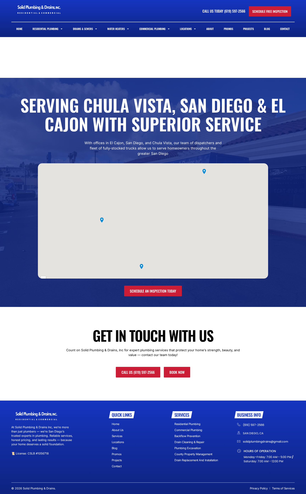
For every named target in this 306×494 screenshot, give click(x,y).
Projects (248, 29)
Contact (285, 29)
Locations (186, 29)
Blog (267, 29)
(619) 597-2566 (253, 425)
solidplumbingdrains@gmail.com (265, 442)
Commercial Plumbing (152, 29)
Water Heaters (116, 29)
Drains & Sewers (83, 29)
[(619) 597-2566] (238, 424)
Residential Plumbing (45, 29)
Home (19, 29)
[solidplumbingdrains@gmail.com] (238, 441)
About (210, 29)
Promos (228, 29)
